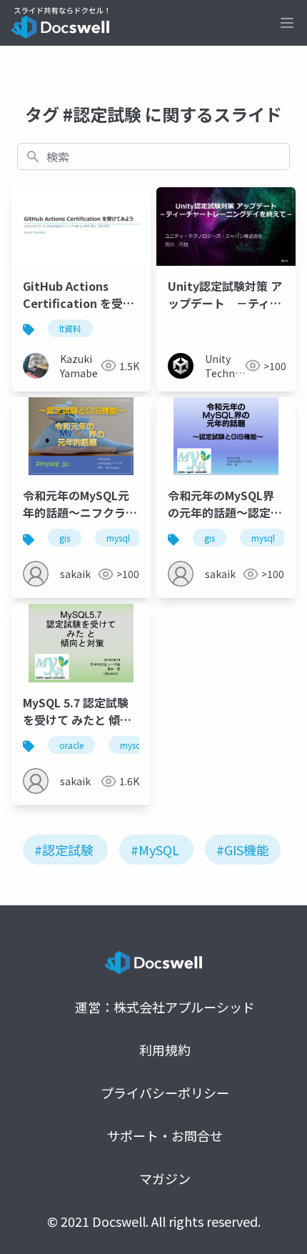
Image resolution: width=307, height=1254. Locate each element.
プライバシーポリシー (165, 1092)
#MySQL (155, 849)
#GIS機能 (242, 849)
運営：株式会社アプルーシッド (165, 1006)
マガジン (165, 1178)
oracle (71, 745)
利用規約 (165, 1049)
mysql (118, 538)
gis (64, 538)
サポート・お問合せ (165, 1135)
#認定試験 (64, 849)
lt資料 (70, 328)
